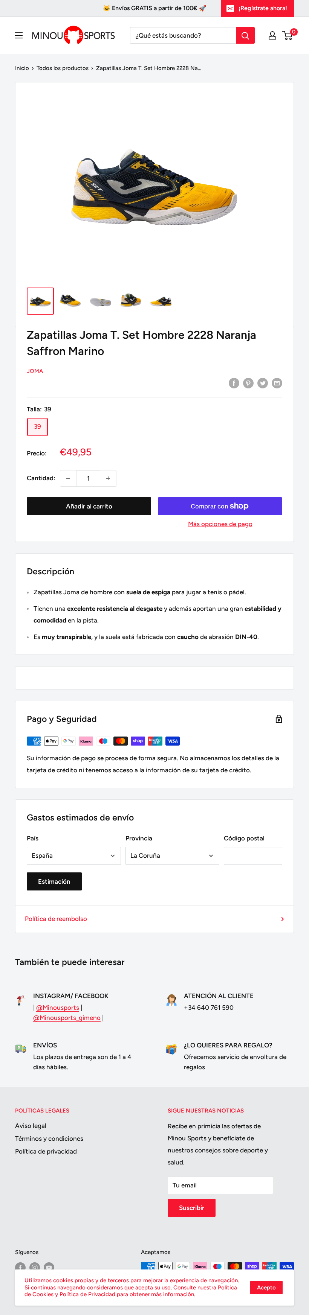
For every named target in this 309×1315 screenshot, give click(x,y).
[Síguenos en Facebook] (20, 1267)
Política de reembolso (56, 918)
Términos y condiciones (49, 1138)
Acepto (266, 1287)
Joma (35, 371)
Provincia (138, 838)
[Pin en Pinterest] (248, 383)
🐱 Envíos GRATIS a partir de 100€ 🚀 (155, 8)
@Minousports (57, 1007)
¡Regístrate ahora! (263, 8)
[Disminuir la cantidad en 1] (68, 478)
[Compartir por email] (277, 383)
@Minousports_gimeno (67, 1017)
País (32, 838)
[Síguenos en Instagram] (34, 1267)
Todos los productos (63, 68)
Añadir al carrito (89, 506)
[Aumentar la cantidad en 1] (108, 478)
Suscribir (191, 1208)
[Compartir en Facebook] (234, 383)
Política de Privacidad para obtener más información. (127, 1294)
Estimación (54, 881)
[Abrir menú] (19, 35)
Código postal (244, 838)
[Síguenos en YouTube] (49, 1267)
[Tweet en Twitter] (262, 383)
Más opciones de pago (220, 524)
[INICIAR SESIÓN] (272, 35)
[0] (287, 35)
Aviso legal (30, 1125)
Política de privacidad (46, 1151)
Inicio (22, 68)
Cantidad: (41, 478)
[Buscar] (245, 35)
